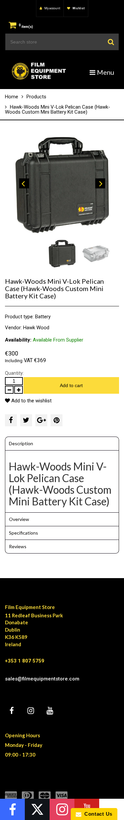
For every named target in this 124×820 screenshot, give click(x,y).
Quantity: (14, 373)
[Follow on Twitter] (37, 809)
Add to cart (71, 385)
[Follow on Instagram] (62, 809)
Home (11, 97)
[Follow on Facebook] (12, 809)
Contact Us (96, 814)
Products (36, 97)
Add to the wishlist (31, 401)
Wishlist (78, 8)
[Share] (11, 420)
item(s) (26, 27)
